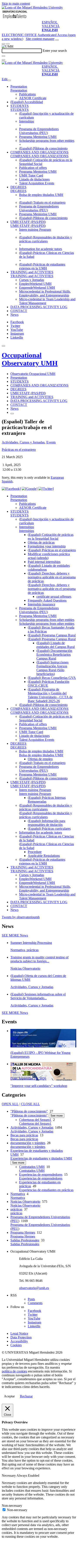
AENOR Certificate (32, 98)
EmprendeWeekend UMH (37, 287)
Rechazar (26, 1396)
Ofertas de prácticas (41, 542)
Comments (35, 1303)
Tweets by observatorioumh (21, 917)
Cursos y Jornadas (31, 280)
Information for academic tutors (40, 249)
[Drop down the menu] (8, 43)
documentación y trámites (27, 1143)
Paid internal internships (44, 562)
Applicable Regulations (44, 855)
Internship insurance (41, 604)
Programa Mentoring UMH (38, 137)
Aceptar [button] (9, 1396)
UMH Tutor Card (31, 175)
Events (51, 442)
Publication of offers (33, 168)
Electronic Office (19, 35)
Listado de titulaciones (34, 179)
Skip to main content (16, 3)
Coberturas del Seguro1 (35, 1120)
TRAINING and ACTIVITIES (31, 272)
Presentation (18, 86)
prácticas (16, 1209)
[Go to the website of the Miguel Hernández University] (32, 7)
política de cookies (14, 1371)
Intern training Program (35, 229)
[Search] (3, 56)
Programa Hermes (22, 1232)
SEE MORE (15, 935)
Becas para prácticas (24, 1135)
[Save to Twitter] (46, 489)
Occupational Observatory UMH (30, 359)
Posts (31, 1299)
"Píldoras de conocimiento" (29, 1111)
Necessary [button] (9, 1475)
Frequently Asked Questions (47, 600)
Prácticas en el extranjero (19, 449)
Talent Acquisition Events (36, 183)
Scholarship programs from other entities (46, 140)
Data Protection (21, 1337)
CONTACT (18, 311)
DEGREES (18, 187)
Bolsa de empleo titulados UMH (41, 195)
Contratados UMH (32, 1167)
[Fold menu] (9, 80)
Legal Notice (19, 1333)
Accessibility (19, 1341)
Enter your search (55, 50)
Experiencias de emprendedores (40, 1174)
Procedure (35, 852)
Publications (27, 94)
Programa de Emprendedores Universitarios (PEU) (39, 131)
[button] (18, 90)
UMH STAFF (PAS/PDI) (28, 222)
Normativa (17, 1194)
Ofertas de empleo (40, 759)
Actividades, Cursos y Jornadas (23, 442)
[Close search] (3, 60)
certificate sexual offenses (53, 596)
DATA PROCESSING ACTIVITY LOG (38, 307)
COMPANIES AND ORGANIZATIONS (39, 152)
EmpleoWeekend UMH (35, 284)
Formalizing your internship (47, 546)
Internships (26, 121)
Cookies (16, 1345)
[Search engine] (57, 40)
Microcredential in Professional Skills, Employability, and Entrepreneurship (45, 293)
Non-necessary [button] (12, 1505)
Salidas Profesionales (24, 1240)
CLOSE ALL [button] (30, 1104)
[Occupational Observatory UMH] (15, 18)
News (14, 314)
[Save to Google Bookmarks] (29, 489)
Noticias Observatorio (25, 1201)
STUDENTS (19, 106)
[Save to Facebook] (11, 489)
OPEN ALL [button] (10, 1104)
